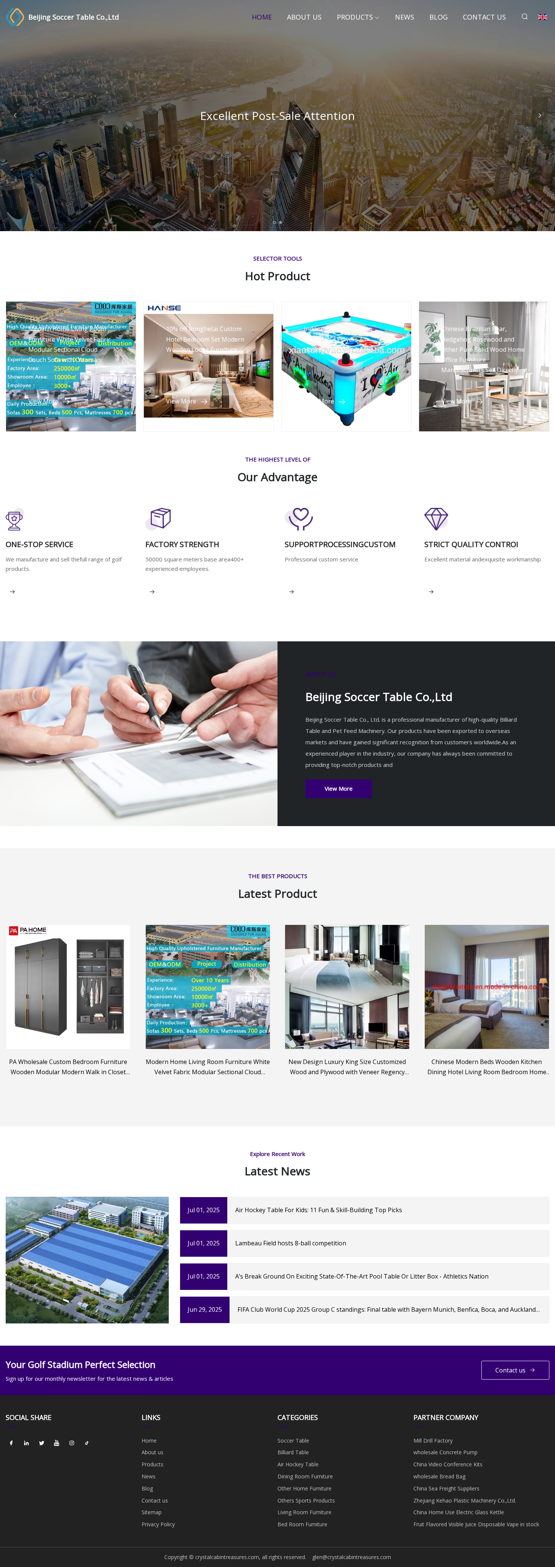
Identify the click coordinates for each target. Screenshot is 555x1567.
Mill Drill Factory (433, 1440)
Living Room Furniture (304, 1512)
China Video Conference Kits (448, 1464)
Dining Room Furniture (305, 1476)
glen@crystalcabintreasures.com (351, 1557)
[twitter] (41, 1443)
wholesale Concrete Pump (445, 1452)
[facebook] (11, 1443)
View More (339, 788)
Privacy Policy (158, 1524)
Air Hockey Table (298, 1464)
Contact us (484, 16)
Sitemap (152, 1512)
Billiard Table (293, 1452)
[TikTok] (86, 1443)
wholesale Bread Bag (439, 1476)
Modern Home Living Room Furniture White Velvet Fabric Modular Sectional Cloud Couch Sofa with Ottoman (208, 1067)
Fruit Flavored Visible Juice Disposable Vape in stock (476, 1524)
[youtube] (56, 1443)
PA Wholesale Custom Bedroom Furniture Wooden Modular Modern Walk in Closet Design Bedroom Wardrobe (68, 1067)
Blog (438, 16)
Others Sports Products (306, 1500)
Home (262, 16)
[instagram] (71, 1443)
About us (304, 16)
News (404, 16)
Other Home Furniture (304, 1488)
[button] (539, 115)
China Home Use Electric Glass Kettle (458, 1512)
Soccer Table (293, 1440)
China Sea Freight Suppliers (446, 1488)
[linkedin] (26, 1443)
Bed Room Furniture (302, 1524)
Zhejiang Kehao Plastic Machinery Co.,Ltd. (464, 1500)
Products (355, 16)
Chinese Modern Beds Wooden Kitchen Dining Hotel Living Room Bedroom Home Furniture (486, 1067)
